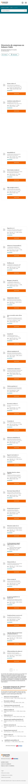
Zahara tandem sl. (9, 709)
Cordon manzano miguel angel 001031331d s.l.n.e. (13, 544)
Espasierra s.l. (11, 228)
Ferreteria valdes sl (12, 403)
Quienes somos (4, 762)
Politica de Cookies (5, 773)
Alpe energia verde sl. (13, 187)
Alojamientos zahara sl (13, 298)
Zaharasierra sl (8, 715)
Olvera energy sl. (11, 579)
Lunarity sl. (10, 334)
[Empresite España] (5, 3)
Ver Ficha (16, 93)
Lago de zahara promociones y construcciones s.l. (14, 633)
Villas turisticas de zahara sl (14, 651)
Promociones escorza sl (13, 508)
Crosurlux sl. (10, 421)
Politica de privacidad (5, 777)
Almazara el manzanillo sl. (14, 245)
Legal (2, 770)
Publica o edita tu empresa (7, 765)
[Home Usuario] (22, 3)
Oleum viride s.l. (11, 562)
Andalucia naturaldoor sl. (14, 101)
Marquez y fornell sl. (12, 280)
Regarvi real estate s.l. (13, 455)
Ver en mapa (9, 90)
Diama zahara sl (11, 83)
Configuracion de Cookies (6, 775)
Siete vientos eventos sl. (13, 170)
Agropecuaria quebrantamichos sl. (13, 719)
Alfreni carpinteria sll (13, 351)
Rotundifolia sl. (11, 152)
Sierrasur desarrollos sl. (13, 491)
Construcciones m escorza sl (14, 615)
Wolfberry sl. (10, 263)
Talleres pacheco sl (12, 386)
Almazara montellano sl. (13, 437)
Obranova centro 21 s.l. (13, 525)
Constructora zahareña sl (13, 368)
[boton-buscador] (25, 10)
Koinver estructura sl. (10, 725)
